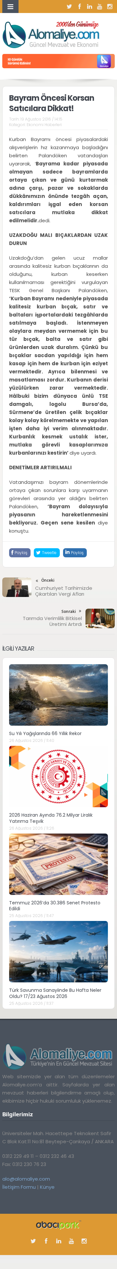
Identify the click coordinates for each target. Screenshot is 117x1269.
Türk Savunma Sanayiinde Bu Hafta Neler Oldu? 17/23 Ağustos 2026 (55, 993)
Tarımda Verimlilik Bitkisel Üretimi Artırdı (52, 621)
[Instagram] (110, 6)
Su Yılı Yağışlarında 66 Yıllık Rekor (45, 733)
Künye (47, 1187)
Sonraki (68, 611)
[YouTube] (100, 6)
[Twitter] (69, 6)
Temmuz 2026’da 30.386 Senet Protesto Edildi (54, 906)
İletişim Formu (19, 1187)
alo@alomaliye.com (26, 1178)
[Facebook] (79, 6)
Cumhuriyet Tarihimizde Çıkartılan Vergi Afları (63, 591)
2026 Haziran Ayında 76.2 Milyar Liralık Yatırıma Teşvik (51, 818)
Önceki (47, 580)
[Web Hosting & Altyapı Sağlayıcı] (58, 1224)
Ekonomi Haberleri (44, 124)
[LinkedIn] (90, 6)
